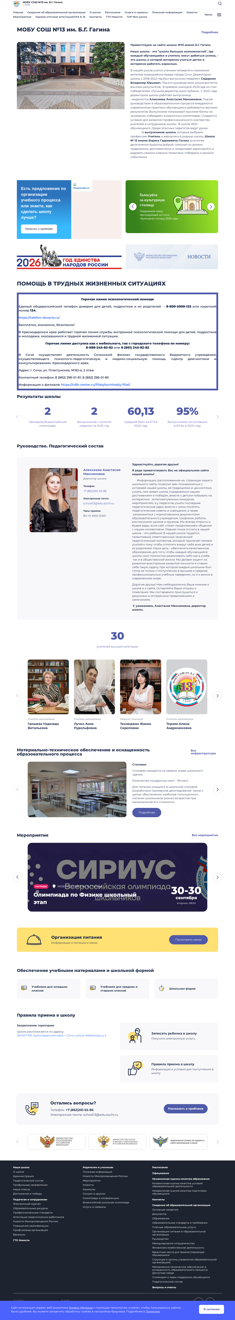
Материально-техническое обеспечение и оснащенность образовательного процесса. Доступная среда (180, 1269)
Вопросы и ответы (164, 1287)
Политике (153, 1311)
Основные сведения (165, 1209)
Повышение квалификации (31, 1225)
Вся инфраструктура (203, 752)
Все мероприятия (205, 835)
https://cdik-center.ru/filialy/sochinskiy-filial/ (95, 385)
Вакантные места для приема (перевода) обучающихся (178, 1254)
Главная (18, 12)
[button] (220, 3)
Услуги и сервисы (136, 12)
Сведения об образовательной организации (56, 12)
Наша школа (21, 1167)
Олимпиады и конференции (101, 1198)
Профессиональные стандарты (33, 1212)
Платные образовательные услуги (174, 1227)
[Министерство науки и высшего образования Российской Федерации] (117, 1141)
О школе (95, 12)
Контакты (95, 16)
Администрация (23, 1176)
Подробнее (209, 32)
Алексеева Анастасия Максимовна (101, 472)
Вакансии (19, 1234)
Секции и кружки (94, 1193)
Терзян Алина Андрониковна (178, 726)
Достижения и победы (27, 1193)
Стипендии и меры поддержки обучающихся (181, 1277)
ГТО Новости (114, 16)
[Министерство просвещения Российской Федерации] (56, 1141)
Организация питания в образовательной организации (179, 1233)
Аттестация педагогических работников (38, 1217)
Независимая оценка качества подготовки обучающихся (179, 1192)
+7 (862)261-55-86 (95, 491)
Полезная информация (167, 12)
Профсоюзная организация (30, 1230)
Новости (191, 12)
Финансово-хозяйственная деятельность (178, 1247)
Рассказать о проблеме (185, 1108)
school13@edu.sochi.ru (98, 503)
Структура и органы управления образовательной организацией (184, 1261)
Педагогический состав (28, 1180)
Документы (159, 1213)
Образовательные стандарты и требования (179, 1222)
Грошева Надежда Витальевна (43, 726)
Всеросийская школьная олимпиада (106, 1202)
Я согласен (212, 1309)
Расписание (113, 12)
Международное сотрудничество (173, 1243)
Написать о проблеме (39, 228)
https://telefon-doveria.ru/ (39, 318)
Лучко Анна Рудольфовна (85, 726)
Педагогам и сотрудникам (30, 1199)
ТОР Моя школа (137, 16)
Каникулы (89, 1189)
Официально (160, 1173)
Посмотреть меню (188, 939)
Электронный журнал (27, 1203)
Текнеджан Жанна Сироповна (135, 726)
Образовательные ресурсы (30, 1208)
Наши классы (21, 1189)
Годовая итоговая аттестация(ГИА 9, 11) (60, 16)
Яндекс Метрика (81, 1307)
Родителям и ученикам (98, 1167)
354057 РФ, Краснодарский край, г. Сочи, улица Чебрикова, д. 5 (61, 1035)
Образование (160, 1218)
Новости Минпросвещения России (35, 1221)
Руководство (160, 1238)
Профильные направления (30, 1184)
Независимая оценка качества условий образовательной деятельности (177, 1185)
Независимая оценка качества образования (181, 1178)
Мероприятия (22, 16)
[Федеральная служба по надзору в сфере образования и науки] (178, 1141)
